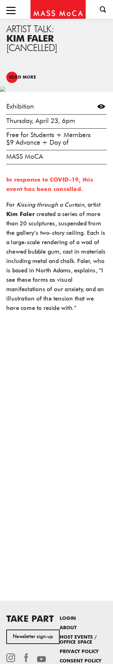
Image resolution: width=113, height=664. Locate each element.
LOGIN (68, 618)
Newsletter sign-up (33, 636)
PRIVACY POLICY (79, 652)
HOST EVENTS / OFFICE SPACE (78, 640)
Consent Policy (80, 661)
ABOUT (68, 628)
